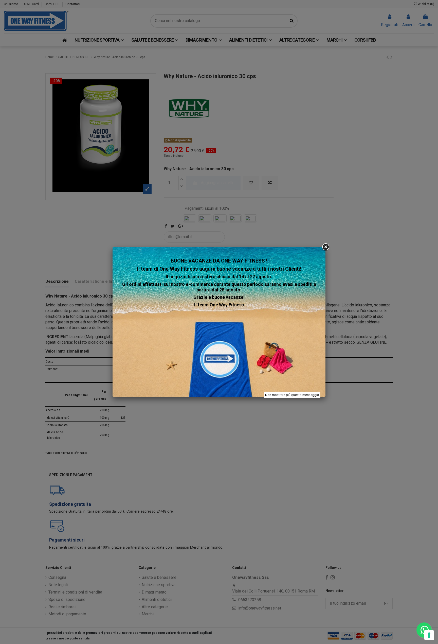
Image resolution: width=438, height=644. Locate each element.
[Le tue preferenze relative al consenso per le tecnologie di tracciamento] (429, 635)
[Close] (325, 247)
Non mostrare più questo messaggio (292, 395)
